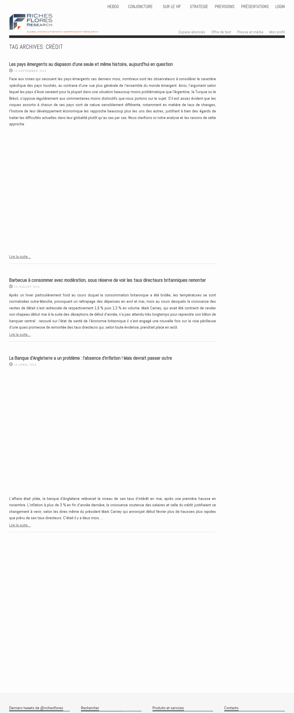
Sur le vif (171, 6)
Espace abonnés (192, 31)
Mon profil (277, 31)
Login (280, 6)
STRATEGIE (198, 6)
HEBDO (113, 6)
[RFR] (62, 27)
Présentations (255, 6)
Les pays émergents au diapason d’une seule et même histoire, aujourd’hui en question (91, 64)
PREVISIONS (225, 6)
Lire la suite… (20, 256)
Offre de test (221, 31)
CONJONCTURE (141, 6)
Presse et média (250, 31)
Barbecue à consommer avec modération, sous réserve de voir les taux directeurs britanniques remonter (107, 280)
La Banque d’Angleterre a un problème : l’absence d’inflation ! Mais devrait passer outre (90, 358)
